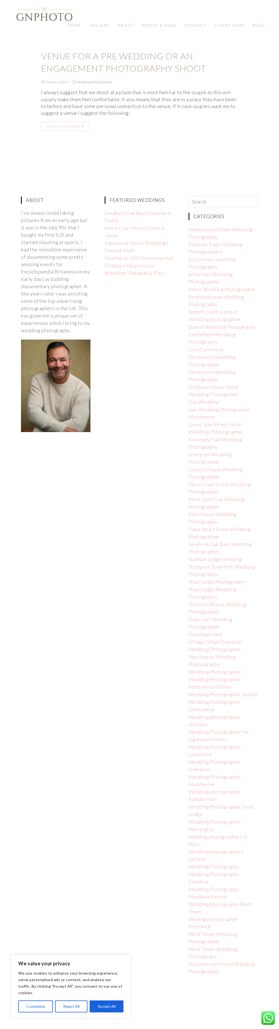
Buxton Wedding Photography (222, 327)
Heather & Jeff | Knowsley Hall (139, 258)
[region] (71, 986)
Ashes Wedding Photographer (222, 289)
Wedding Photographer (95, 82)
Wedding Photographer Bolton (223, 694)
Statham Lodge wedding (215, 559)
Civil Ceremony (206, 349)
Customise (35, 1006)
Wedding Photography (214, 867)
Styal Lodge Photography (217, 582)
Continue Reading (63, 126)
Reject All (71, 1006)
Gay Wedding (204, 402)
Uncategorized (205, 634)
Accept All (107, 1006)
